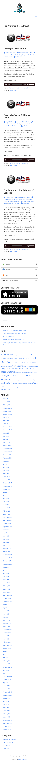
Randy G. (10, 126)
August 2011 (6, 651)
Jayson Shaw (26, 362)
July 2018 (5, 464)
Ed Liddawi (16, 362)
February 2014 (7, 623)
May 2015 (6, 576)
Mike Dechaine (21, 376)
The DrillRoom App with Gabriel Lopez (14, 333)
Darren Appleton (18, 358)
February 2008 (7, 714)
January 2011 (7, 664)
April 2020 (6, 420)
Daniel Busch (10, 358)
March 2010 (6, 673)
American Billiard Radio (25, 53)
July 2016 (5, 533)
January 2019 (7, 445)
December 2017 (7, 483)
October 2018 (7, 455)
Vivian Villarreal (7, 389)
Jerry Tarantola (28, 366)
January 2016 (7, 551)
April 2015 (6, 580)
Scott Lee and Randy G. (10, 387)
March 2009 (6, 686)
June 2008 (6, 701)
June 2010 (6, 670)
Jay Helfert (11, 201)
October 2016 (7, 523)
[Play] (6, 85)
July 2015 (5, 570)
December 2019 (7, 427)
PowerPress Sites (22, 759)
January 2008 (7, 717)
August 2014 (6, 605)
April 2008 (6, 707)
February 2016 (7, 548)
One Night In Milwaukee (15, 48)
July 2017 (5, 495)
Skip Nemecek (19, 387)
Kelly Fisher (26, 368)
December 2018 (7, 449)
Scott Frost (30, 383)
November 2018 (7, 452)
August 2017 (6, 492)
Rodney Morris (23, 383)
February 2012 (7, 642)
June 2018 (6, 467)
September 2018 (7, 458)
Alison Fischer (7, 354)
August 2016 (6, 530)
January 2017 (7, 514)
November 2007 (7, 723)
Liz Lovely (17, 201)
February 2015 (7, 586)
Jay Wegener (33, 363)
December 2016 (7, 517)
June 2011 (6, 658)
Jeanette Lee (3, 366)
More (15, 90)
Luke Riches (32, 368)
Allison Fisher (21, 355)
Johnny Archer (5, 368)
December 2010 (7, 667)
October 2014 (7, 598)
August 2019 (6, 433)
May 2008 (6, 704)
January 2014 (7, 626)
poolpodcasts (18, 57)
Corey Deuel (15, 199)
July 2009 (5, 683)
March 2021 (6, 402)
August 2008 (6, 698)
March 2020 (6, 424)
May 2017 (6, 502)
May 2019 (6, 436)
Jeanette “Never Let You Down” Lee (13, 339)
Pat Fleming (32, 380)
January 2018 (7, 480)
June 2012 (6, 636)
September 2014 (7, 601)
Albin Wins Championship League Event (14, 330)
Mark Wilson (25, 372)
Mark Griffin (18, 372)
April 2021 (6, 399)
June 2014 (6, 611)
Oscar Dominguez (15, 380)
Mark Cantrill (24, 201)
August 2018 (6, 461)
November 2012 (7, 633)
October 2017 (7, 489)
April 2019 (6, 439)
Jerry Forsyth (22, 55)
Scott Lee (16, 126)
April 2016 (6, 542)
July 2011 (5, 654)
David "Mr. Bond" (15, 124)
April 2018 (6, 473)
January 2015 (7, 589)
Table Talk (6, 748)
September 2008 (7, 695)
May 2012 (6, 639)
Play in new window (15, 88)
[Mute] (28, 85)
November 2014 (7, 595)
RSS (11, 90)
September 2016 (7, 527)
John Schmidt (24, 124)
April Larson (28, 355)
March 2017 (6, 508)
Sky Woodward (26, 387)
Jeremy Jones (9, 366)
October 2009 (7, 679)
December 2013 (7, 629)
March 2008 (6, 711)
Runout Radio (7, 745)
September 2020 (7, 414)
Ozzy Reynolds (24, 380)
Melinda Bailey (12, 376)
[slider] (31, 84)
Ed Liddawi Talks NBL (9, 336)
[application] (19, 84)
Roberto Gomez (8, 57)
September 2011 (7, 648)
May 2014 (6, 614)
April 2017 (6, 505)
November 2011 (7, 645)
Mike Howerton (31, 55)
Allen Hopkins (16, 355)
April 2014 (6, 617)
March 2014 (6, 620)
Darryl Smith (26, 358)
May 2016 (6, 539)
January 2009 (7, 689)
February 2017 (7, 511)
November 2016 (7, 520)
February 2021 (7, 405)
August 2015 (6, 567)
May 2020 (6, 417)
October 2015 (7, 561)
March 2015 (6, 583)
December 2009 (7, 676)
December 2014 (7, 592)
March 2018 (6, 477)
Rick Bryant (16, 383)
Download (25, 88)
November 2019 (7, 430)
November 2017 (7, 486)
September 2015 (7, 564)
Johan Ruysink (35, 366)
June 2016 (6, 536)
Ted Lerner (32, 387)
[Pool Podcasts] (19, 8)
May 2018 (6, 470)
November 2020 (7, 408)
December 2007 (7, 720)
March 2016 (6, 545)
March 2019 (6, 442)
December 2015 (7, 555)
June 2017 (6, 498)
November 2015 (7, 558)
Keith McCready (19, 368)
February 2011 (7, 661)
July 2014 (5, 608)
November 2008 (7, 692)
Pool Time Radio (8, 742)
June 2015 (6, 573)
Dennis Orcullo (15, 55)
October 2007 (7, 726)
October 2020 (7, 411)
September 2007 (7, 729)
